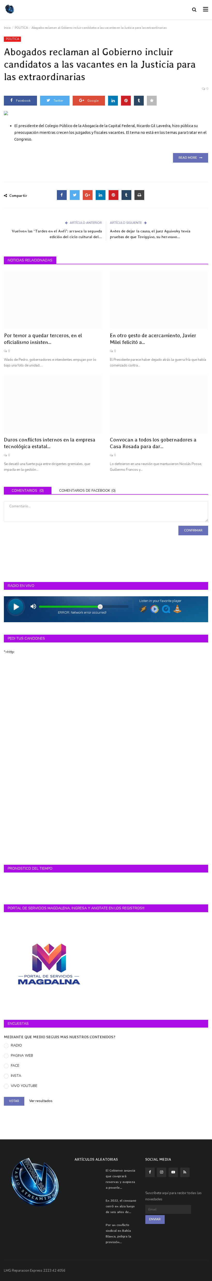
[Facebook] (62, 195)
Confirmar (193, 530)
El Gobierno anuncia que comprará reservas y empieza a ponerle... (120, 1178)
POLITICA (21, 28)
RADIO (16, 1045)
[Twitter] (75, 195)
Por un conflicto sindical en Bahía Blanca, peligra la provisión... (118, 1233)
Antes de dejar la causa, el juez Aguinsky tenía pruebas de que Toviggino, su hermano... (150, 234)
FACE (15, 1065)
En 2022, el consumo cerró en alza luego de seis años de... (121, 1206)
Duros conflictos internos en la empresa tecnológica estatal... (49, 443)
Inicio (7, 28)
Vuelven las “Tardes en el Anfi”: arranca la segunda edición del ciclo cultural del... (57, 234)
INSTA (16, 1075)
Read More (189, 158)
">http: (9, 651)
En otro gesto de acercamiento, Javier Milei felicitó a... (153, 338)
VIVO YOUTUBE (24, 1085)
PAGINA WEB (22, 1055)
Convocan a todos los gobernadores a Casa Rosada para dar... (153, 443)
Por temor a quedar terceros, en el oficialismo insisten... (43, 338)
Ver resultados (40, 1101)
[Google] (88, 195)
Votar (14, 1101)
